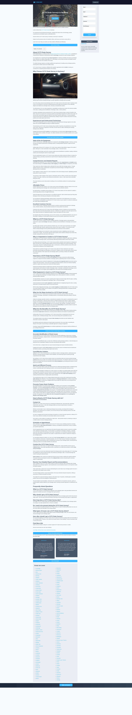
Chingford (38, 658)
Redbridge (38, 628)
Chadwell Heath (60, 580)
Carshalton (59, 647)
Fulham (58, 571)
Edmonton (38, 637)
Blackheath (38, 640)
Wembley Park (59, 598)
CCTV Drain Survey (45, 29)
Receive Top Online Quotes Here (55, 533)
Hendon (37, 674)
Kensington (38, 662)
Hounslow (59, 658)
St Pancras (38, 586)
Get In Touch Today (55, 45)
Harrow (58, 642)
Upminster (59, 645)
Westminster (38, 617)
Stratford (37, 581)
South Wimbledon (60, 613)
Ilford (37, 638)
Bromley (54, 530)
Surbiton (58, 665)
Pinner (58, 661)
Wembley (58, 604)
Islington (37, 577)
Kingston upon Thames (61, 660)
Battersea (38, 665)
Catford (37, 664)
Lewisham (38, 653)
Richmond (59, 634)
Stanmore (58, 633)
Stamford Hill (49, 530)
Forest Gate (38, 592)
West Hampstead (39, 646)
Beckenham (59, 589)
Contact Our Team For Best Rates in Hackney (55, 330)
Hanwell (58, 638)
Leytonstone (38, 588)
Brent (37, 669)
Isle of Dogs (38, 610)
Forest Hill (38, 667)
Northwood (59, 674)
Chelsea (37, 647)
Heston (58, 663)
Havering (58, 618)
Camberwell (38, 626)
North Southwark (39, 593)
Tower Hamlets (39, 579)
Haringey (38, 597)
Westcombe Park (39, 631)
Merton (58, 607)
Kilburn (37, 649)
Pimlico (37, 633)
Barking (37, 642)
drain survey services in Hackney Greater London (61, 53)
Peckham (38, 622)
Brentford (58, 624)
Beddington (59, 636)
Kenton (58, 620)
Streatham (59, 575)
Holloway (38, 584)
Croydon (58, 631)
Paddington (38, 635)
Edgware (58, 611)
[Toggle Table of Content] (44, 49)
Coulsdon (58, 669)
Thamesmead (38, 676)
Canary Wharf (39, 590)
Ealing (58, 625)
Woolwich (38, 656)
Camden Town (39, 599)
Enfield (37, 673)
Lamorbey (59, 602)
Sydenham (59, 569)
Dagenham (59, 591)
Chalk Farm (38, 613)
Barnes (58, 597)
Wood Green (38, 619)
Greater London (39, 629)
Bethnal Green (41, 530)
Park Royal (59, 595)
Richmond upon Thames (61, 640)
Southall (58, 654)
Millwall (37, 604)
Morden (58, 622)
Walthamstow (38, 602)
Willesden (38, 671)
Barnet (58, 587)
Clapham (38, 660)
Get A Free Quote (55, 561)
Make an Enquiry (66, 685)
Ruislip (58, 670)
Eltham (37, 678)
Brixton (37, 651)
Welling (58, 582)
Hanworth (58, 672)
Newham (37, 615)
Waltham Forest (39, 611)
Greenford (59, 643)
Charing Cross (39, 606)
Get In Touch (89, 41)
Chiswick (58, 593)
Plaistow (37, 595)
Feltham (58, 678)
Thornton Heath (60, 606)
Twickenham (59, 649)
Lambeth (37, 655)
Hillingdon (58, 676)
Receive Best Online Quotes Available (55, 137)
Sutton (58, 656)
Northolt (58, 652)
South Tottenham (39, 583)
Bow (45, 530)
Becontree (59, 568)
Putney (58, 584)
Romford (58, 609)
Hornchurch (59, 629)
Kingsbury (59, 586)
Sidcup (58, 600)
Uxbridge (58, 679)
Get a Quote (55, 18)
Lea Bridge (35, 530)
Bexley (58, 616)
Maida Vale (38, 644)
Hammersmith (59, 578)
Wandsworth (59, 577)
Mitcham (58, 615)
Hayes (58, 667)
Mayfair (37, 620)
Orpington (58, 651)
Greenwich (38, 624)
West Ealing (59, 627)
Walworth (38, 608)
